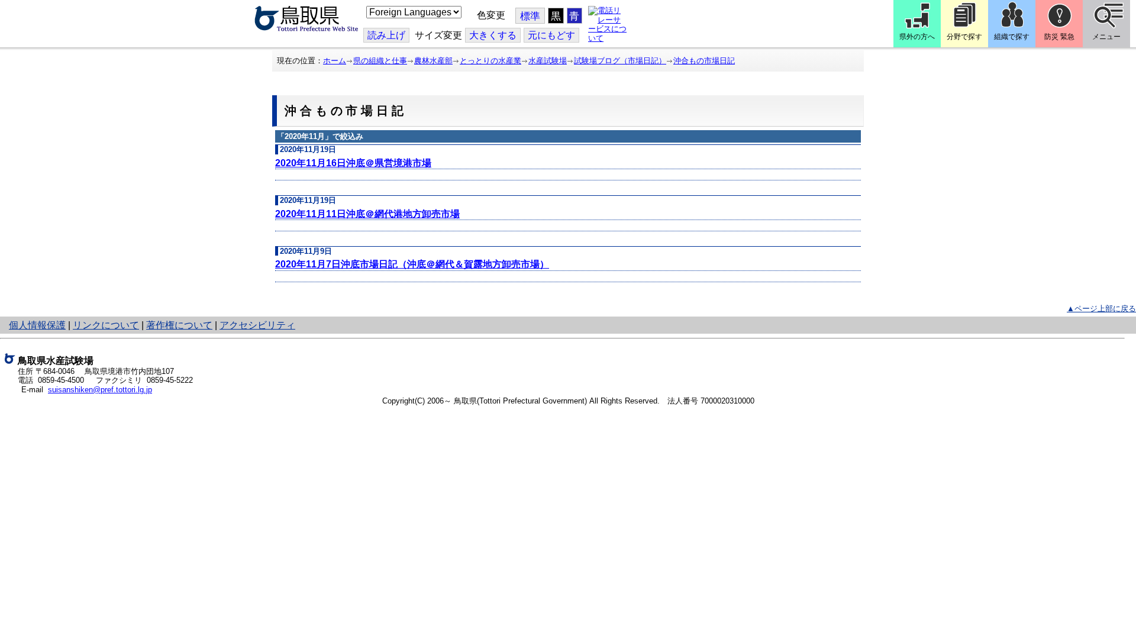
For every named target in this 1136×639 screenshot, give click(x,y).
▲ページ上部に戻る (1101, 308)
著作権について (179, 325)
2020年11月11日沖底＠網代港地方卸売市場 (367, 214)
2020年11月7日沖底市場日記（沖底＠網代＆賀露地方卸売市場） (412, 264)
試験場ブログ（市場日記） (620, 60)
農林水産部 (433, 60)
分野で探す (964, 37)
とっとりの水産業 (490, 60)
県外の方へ (917, 37)
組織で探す (1012, 37)
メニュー (1106, 37)
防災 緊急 (1059, 37)
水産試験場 (547, 60)
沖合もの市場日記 (704, 60)
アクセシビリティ (257, 325)
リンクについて (106, 325)
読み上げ (386, 35)
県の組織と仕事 (380, 60)
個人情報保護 (37, 325)
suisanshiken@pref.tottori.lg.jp (100, 389)
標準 (530, 16)
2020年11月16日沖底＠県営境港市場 (353, 163)
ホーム (334, 60)
